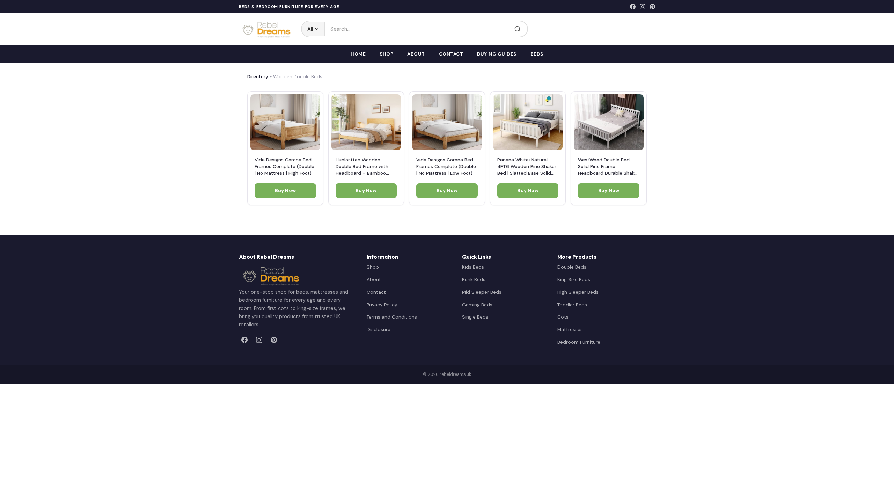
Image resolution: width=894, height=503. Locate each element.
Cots (563, 317)
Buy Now (285, 191)
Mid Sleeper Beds (481, 292)
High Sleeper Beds (578, 292)
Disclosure (378, 329)
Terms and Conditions (392, 317)
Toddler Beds (572, 304)
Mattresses (570, 329)
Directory (257, 77)
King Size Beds (573, 279)
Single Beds (475, 317)
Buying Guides (496, 54)
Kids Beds (473, 267)
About (416, 54)
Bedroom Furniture (578, 342)
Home (358, 54)
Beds (536, 54)
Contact (451, 54)
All (310, 29)
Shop (386, 54)
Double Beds (571, 267)
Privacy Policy (382, 304)
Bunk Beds (473, 279)
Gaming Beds (477, 304)
